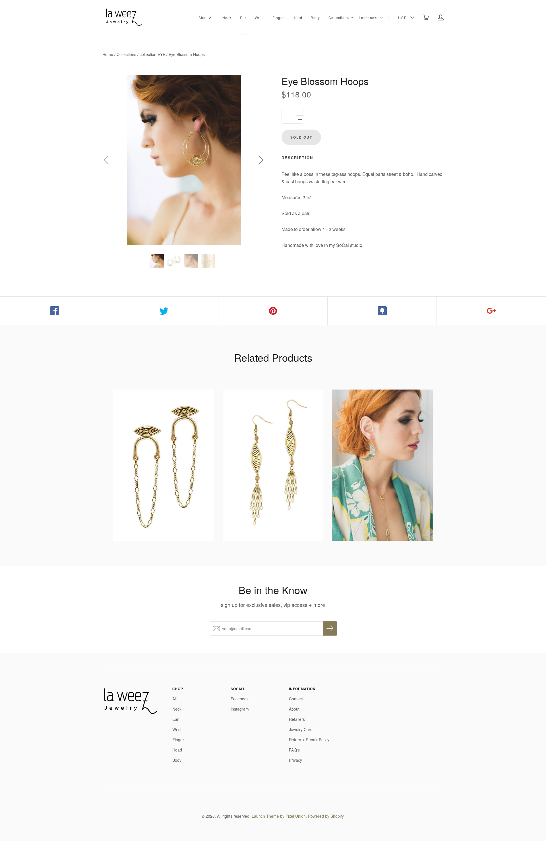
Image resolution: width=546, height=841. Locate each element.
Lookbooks (369, 17)
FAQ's (294, 750)
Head (297, 17)
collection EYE (152, 54)
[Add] (491, 310)
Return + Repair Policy (309, 739)
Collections (338, 17)
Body (315, 17)
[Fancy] (382, 310)
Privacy (295, 760)
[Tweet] (163, 310)
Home (107, 54)
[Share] (54, 310)
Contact (296, 698)
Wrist (259, 17)
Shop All (206, 17)
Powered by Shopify (326, 816)
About (294, 709)
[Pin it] (273, 310)
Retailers (297, 719)
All (174, 698)
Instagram (240, 709)
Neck (226, 17)
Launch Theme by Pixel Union (279, 816)
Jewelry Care (301, 729)
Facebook (240, 698)
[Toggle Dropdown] (351, 17)
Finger (278, 17)
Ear (243, 17)
